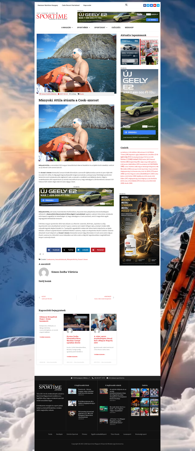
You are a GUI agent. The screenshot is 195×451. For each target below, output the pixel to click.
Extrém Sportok (72, 434)
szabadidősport (146, 171)
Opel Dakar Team (148, 167)
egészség (126, 155)
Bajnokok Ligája (135, 152)
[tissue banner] (139, 228)
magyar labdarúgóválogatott (148, 164)
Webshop (129, 27)
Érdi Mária (144, 179)
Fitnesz (84, 434)
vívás (127, 179)
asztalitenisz (126, 150)
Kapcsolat (87, 5)
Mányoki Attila (72, 259)
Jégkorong (145, 160)
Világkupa (145, 176)
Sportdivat (99, 27)
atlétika (136, 150)
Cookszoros (50, 259)
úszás (128, 181)
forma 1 (126, 157)
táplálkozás (142, 174)
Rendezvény (138, 169)
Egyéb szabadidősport (99, 434)
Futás (50, 434)
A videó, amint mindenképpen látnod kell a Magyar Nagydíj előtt (103, 339)
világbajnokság (134, 176)
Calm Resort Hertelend (70, 5)
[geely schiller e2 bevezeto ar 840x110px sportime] (118, 17)
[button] (126, 4)
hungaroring (134, 160)
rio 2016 (149, 169)
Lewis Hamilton (131, 164)
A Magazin (66, 27)
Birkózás (146, 152)
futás (146, 157)
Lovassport (127, 434)
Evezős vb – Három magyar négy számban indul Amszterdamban (86, 391)
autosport (144, 150)
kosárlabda (145, 162)
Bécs (154, 152)
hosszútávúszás (60, 259)
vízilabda (135, 179)
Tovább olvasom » (45, 337)
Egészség (116, 27)
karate (127, 162)
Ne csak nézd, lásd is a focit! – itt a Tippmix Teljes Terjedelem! (117, 408)
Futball (137, 157)
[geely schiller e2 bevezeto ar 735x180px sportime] (76, 197)
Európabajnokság (139, 155)
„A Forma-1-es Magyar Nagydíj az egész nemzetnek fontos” (117, 420)
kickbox (135, 162)
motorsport (136, 167)
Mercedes (126, 167)
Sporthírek (82, 27)
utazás (151, 174)
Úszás (82, 94)
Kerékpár (59, 434)
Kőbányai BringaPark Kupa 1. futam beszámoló (48, 319)
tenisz (132, 174)
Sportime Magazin (132, 172)
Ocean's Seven (83, 259)
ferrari (149, 155)
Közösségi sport (141, 434)
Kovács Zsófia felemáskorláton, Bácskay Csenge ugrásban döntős (74, 339)
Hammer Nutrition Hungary (48, 5)
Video (124, 176)
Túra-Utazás (115, 434)
